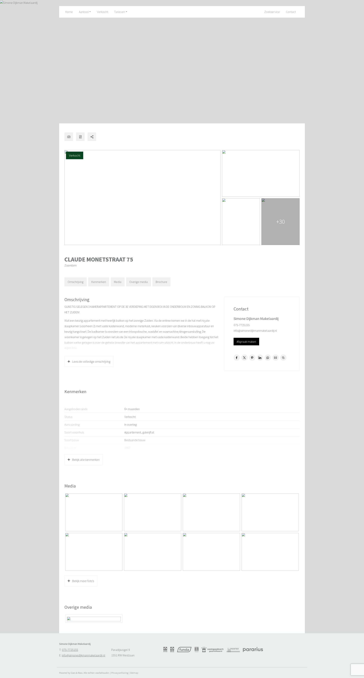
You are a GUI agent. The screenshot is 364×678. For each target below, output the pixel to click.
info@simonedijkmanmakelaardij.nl (255, 330)
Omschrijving (75, 282)
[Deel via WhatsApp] (268, 357)
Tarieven (119, 12)
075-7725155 (242, 325)
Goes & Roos (76, 672)
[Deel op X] (244, 357)
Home (69, 12)
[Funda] (184, 649)
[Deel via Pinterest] (252, 357)
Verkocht (102, 12)
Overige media (138, 282)
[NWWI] (233, 649)
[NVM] (165, 649)
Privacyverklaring (119, 672)
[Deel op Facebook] (237, 357)
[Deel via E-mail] (275, 357)
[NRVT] (197, 649)
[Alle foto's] (68, 136)
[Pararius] (253, 649)
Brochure (161, 282)
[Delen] (92, 136)
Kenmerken (98, 282)
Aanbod (84, 12)
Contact (291, 12)
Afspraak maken (246, 341)
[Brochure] (80, 136)
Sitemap (134, 672)
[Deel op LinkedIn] (260, 357)
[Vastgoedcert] (213, 649)
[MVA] (172, 649)
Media (117, 282)
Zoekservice (272, 12)
